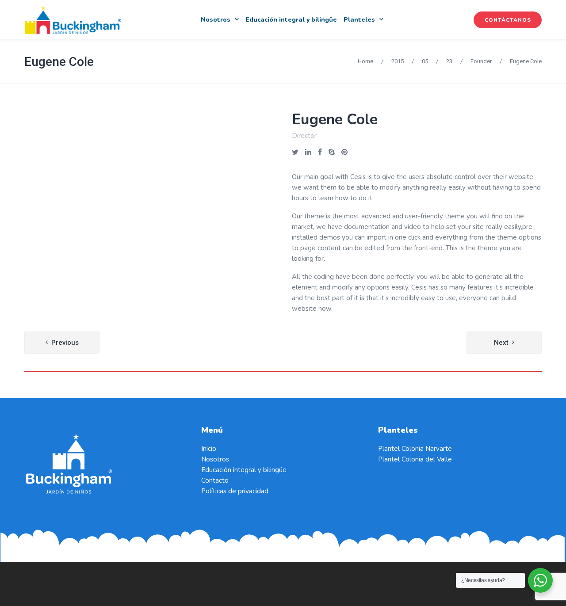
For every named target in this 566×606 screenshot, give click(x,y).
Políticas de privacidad (234, 491)
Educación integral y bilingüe (244, 469)
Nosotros (215, 459)
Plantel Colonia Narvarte (415, 448)
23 (449, 61)
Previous (65, 343)
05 (425, 61)
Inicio (208, 448)
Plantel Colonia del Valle (415, 459)
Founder (481, 61)
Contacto (215, 480)
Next (501, 343)
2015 (397, 61)
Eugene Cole (59, 61)
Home (365, 61)
